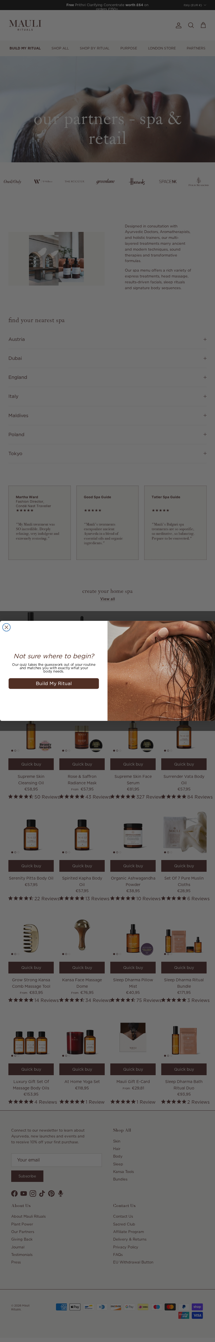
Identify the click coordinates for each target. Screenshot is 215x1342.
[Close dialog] (6, 627)
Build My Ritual (54, 683)
